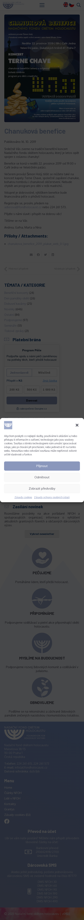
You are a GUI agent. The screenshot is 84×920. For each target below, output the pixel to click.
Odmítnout (42, 477)
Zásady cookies (23, 497)
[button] (77, 425)
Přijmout (42, 466)
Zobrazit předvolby (42, 488)
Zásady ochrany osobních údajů (52, 497)
